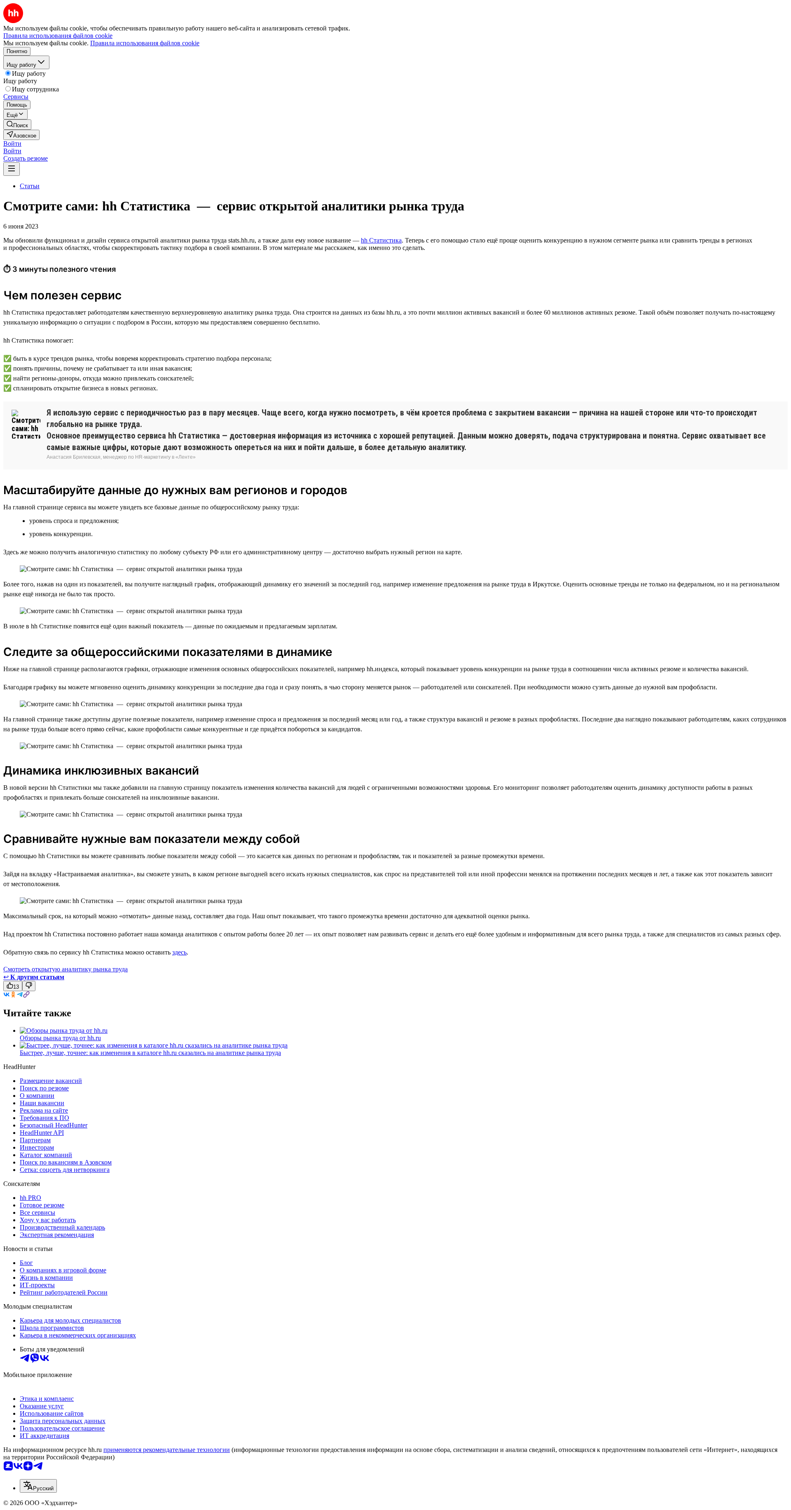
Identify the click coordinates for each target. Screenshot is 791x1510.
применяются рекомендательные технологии (166, 1449)
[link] (17, 124)
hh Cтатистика (381, 240)
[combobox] (38, 1486)
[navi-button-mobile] (11, 169)
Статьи (30, 185)
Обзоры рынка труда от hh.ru (60, 1037)
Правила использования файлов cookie (144, 43)
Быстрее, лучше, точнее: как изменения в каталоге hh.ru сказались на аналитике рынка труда (150, 1052)
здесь (179, 952)
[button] (12, 143)
